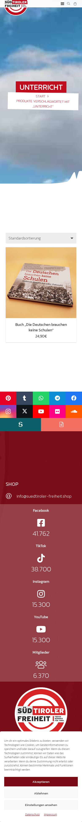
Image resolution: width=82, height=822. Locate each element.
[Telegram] (57, 398)
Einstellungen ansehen (41, 804)
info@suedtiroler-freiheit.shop (43, 496)
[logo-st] (41, 713)
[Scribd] (20, 424)
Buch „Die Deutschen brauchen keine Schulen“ (41, 327)
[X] (24, 411)
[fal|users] (41, 664)
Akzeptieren (41, 781)
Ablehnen (41, 793)
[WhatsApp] (41, 398)
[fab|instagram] (41, 594)
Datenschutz (32, 815)
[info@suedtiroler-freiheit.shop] (11, 496)
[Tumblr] (24, 398)
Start (40, 96)
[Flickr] (57, 411)
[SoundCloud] (74, 411)
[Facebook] (74, 398)
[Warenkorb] (75, 3)
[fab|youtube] (41, 629)
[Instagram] (8, 411)
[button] (62, 3)
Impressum (50, 815)
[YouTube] (41, 411)
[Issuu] (61, 424)
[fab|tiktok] (41, 558)
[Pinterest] (8, 398)
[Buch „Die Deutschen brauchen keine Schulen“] (41, 282)
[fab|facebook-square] (41, 522)
